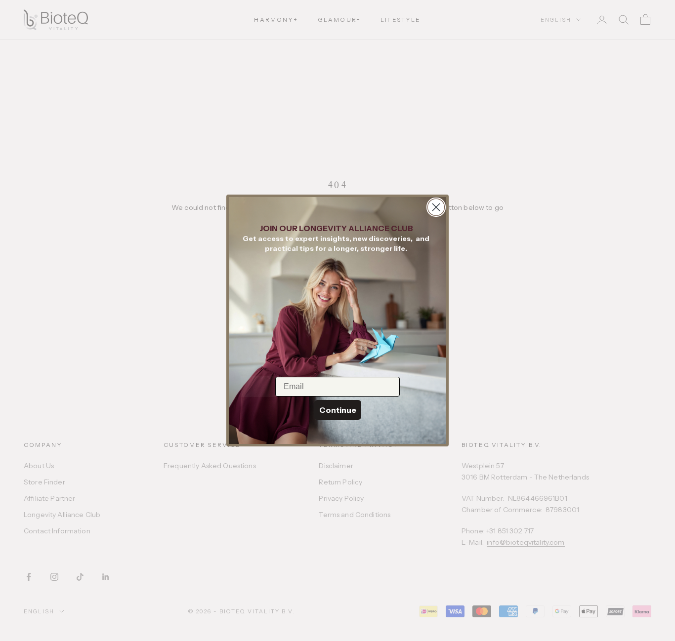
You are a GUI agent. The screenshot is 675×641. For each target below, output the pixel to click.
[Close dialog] (436, 207)
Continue (337, 410)
